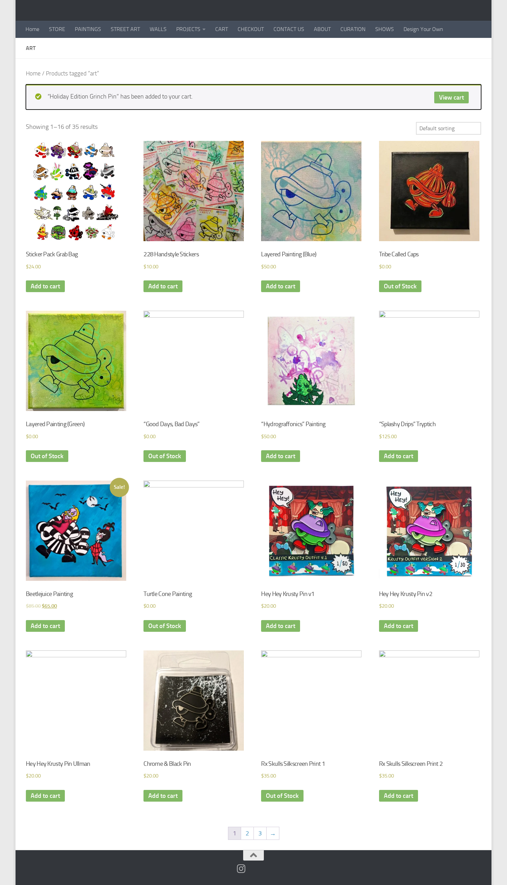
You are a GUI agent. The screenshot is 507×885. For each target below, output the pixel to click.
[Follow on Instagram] (241, 869)
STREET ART (125, 29)
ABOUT (322, 29)
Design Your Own (423, 29)
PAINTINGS (88, 29)
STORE (57, 29)
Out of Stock (400, 286)
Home (32, 29)
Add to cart (45, 286)
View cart (451, 97)
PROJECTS (188, 29)
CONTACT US (289, 29)
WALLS (158, 29)
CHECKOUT (251, 29)
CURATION (353, 29)
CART (221, 29)
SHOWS (384, 29)
